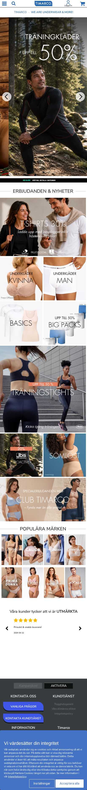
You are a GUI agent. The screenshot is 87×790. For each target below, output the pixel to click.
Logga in (68, 5)
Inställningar (42, 783)
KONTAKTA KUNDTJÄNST (23, 718)
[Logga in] (68, 3)
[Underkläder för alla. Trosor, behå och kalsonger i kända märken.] (43, 3)
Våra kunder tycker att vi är (43, 611)
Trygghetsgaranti (63, 704)
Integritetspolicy (63, 713)
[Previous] (6, 96)
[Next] (80, 96)
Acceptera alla (69, 783)
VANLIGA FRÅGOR (23, 707)
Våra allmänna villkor (64, 708)
